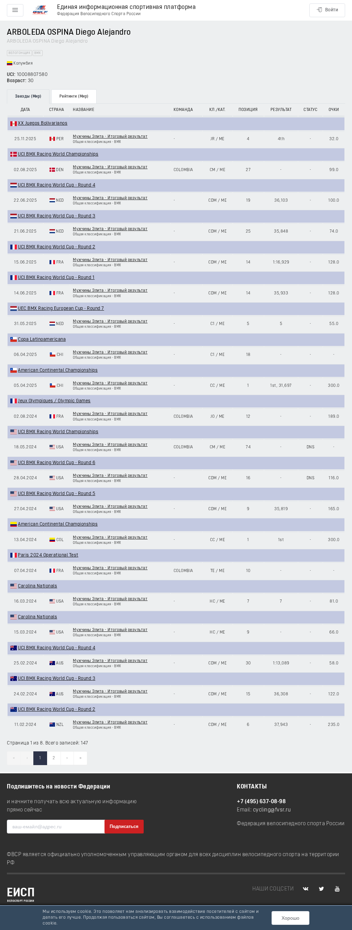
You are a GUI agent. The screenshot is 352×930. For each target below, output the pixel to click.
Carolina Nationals (37, 586)
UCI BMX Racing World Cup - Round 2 (56, 247)
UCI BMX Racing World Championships (58, 154)
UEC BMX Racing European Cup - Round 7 (61, 308)
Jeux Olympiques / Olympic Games (54, 401)
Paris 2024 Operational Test (48, 555)
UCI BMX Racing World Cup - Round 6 (56, 463)
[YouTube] (337, 889)
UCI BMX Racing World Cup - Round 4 (56, 185)
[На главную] (40, 10)
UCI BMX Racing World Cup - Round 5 (56, 493)
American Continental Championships (58, 370)
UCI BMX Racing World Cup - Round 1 (56, 277)
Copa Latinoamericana (42, 339)
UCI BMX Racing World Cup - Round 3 (56, 216)
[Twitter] (321, 889)
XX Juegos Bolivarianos (42, 123)
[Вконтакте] (305, 889)
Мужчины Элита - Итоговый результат (110, 137)
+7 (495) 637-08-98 (261, 802)
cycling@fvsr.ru (272, 810)
